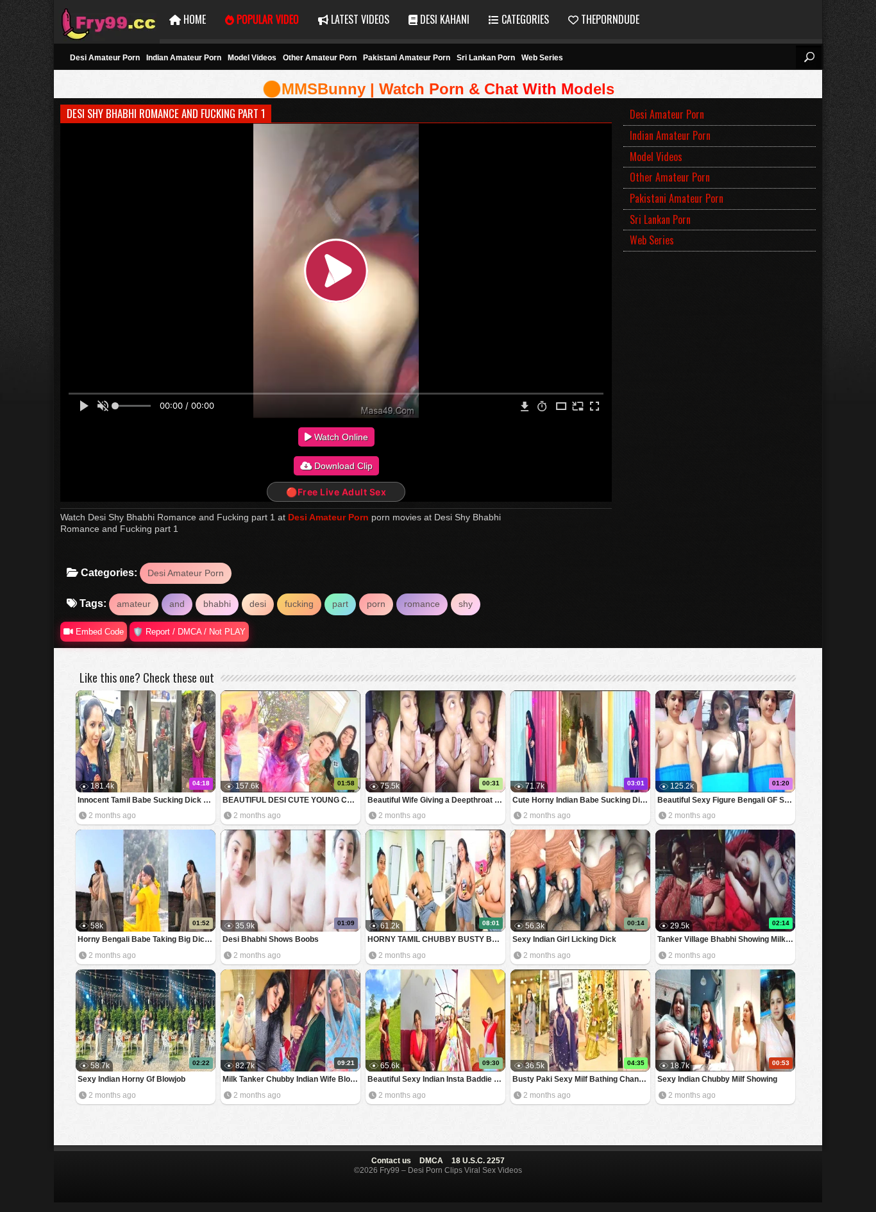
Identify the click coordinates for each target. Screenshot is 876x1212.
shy (466, 604)
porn (376, 604)
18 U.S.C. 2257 (478, 1160)
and (177, 604)
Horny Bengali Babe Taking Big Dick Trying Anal (146, 939)
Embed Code (98, 631)
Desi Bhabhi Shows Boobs (271, 939)
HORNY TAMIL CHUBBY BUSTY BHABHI (436, 939)
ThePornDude (608, 19)
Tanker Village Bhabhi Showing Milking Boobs (726, 939)
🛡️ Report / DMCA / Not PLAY (189, 631)
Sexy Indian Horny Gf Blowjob (131, 1079)
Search (808, 57)
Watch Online (340, 437)
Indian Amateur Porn (183, 57)
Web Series (542, 57)
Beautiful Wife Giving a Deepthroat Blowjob (436, 800)
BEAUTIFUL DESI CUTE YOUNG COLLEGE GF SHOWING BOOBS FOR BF (291, 800)
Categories (524, 19)
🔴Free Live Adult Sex (336, 491)
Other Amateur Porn (320, 57)
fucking (299, 604)
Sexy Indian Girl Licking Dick (564, 939)
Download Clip (342, 466)
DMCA (431, 1160)
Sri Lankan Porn (486, 57)
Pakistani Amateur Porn (406, 57)
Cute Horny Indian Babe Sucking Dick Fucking (581, 800)
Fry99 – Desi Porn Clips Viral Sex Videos (107, 19)
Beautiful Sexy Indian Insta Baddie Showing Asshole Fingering (436, 1079)
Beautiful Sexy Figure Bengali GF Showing (726, 800)
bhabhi (217, 604)
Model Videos (252, 57)
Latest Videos (358, 19)
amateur (134, 604)
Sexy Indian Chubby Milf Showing (717, 1079)
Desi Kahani (443, 19)
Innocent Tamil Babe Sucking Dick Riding (146, 800)
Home (193, 19)
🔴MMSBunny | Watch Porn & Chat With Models (438, 89)
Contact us (391, 1160)
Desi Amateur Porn (105, 57)
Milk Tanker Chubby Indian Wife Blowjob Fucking (291, 1079)
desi (257, 604)
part (340, 604)
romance (422, 604)
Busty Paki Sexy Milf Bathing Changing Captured (581, 1079)
